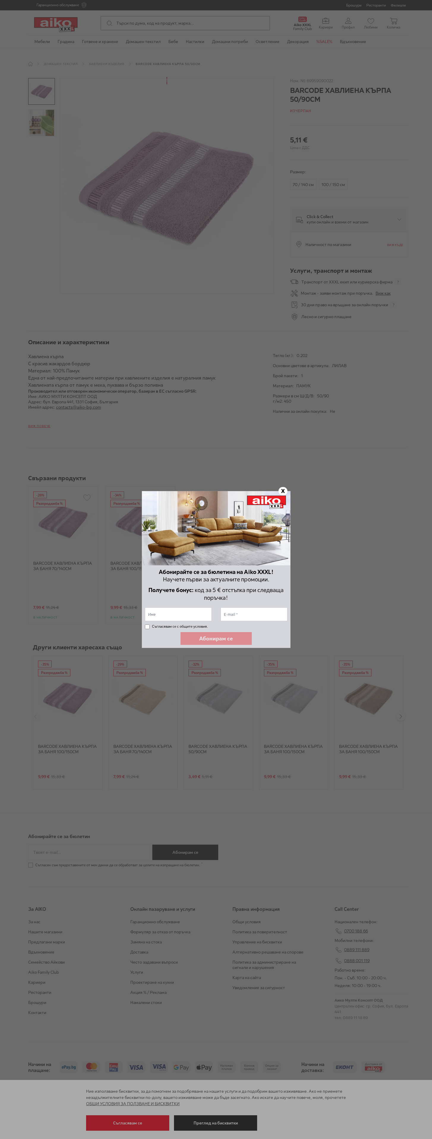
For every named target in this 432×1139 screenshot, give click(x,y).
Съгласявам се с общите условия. (180, 626)
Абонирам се (216, 638)
